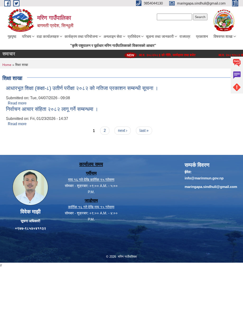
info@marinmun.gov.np (204, 178)
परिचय (26, 36)
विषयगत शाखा (223, 36)
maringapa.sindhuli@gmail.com (211, 187)
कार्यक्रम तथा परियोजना (81, 36)
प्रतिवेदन (134, 36)
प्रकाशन (202, 36)
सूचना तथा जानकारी (160, 36)
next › (122, 130)
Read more (17, 103)
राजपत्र (184, 36)
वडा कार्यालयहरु (48, 36)
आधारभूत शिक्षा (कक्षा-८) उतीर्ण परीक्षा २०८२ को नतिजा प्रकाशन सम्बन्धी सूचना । (82, 88)
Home (6, 65)
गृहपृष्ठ (12, 36)
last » (144, 130)
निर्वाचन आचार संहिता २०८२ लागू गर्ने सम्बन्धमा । (52, 109)
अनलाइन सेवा (112, 36)
